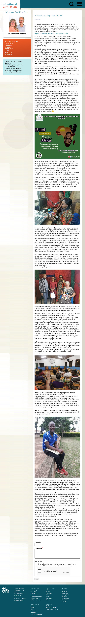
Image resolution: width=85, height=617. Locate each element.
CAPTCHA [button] (38, 561)
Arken (47, 595)
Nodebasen (64, 596)
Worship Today (65, 598)
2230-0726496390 (22, 598)
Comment (39, 548)
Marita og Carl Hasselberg (17, 12)
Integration (34, 593)
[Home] (11, 5)
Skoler (47, 600)
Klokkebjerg (49, 593)
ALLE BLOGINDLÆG (11, 42)
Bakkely (48, 591)
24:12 (47, 606)
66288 (21, 600)
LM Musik (33, 591)
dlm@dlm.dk (17, 595)
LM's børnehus (50, 590)
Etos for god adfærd (51, 607)
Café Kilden (49, 598)
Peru (7, 51)
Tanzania (8, 52)
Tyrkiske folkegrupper (36, 614)
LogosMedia (65, 593)
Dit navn (38, 542)
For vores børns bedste (52, 609)
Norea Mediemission (36, 596)
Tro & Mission (65, 590)
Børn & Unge (34, 590)
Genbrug (33, 595)
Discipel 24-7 (65, 600)
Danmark (8, 45)
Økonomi (8, 54)
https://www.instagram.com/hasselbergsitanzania (51, 33)
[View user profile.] (17, 31)
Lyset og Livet (65, 595)
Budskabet (64, 591)
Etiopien (8, 47)
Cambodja (9, 44)
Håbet (47, 596)
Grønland (9, 49)
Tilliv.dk (64, 601)
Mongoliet (33, 612)
